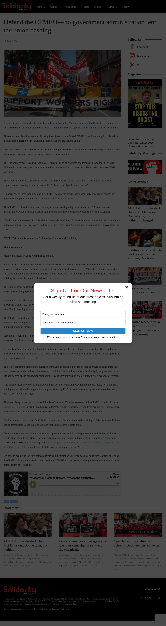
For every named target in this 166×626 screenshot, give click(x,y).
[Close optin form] (127, 288)
